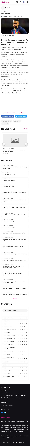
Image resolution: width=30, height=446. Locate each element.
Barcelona (5, 123)
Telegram (10, 113)
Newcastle (17, 121)
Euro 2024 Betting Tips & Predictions (11, 398)
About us (3, 390)
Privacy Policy (5, 393)
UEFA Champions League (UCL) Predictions (13, 395)
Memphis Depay (7, 121)
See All (15, 298)
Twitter (23, 113)
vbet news (4, 421)
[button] (3, 8)
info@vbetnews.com (7, 405)
